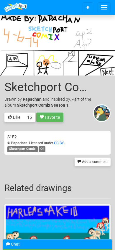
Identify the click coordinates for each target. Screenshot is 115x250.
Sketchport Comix (22, 149)
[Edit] (67, 28)
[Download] (83, 28)
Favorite (52, 117)
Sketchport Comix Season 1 (42, 105)
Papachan (32, 99)
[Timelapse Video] (99, 28)
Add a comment (94, 162)
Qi (42, 149)
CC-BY (58, 143)
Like (16, 117)
